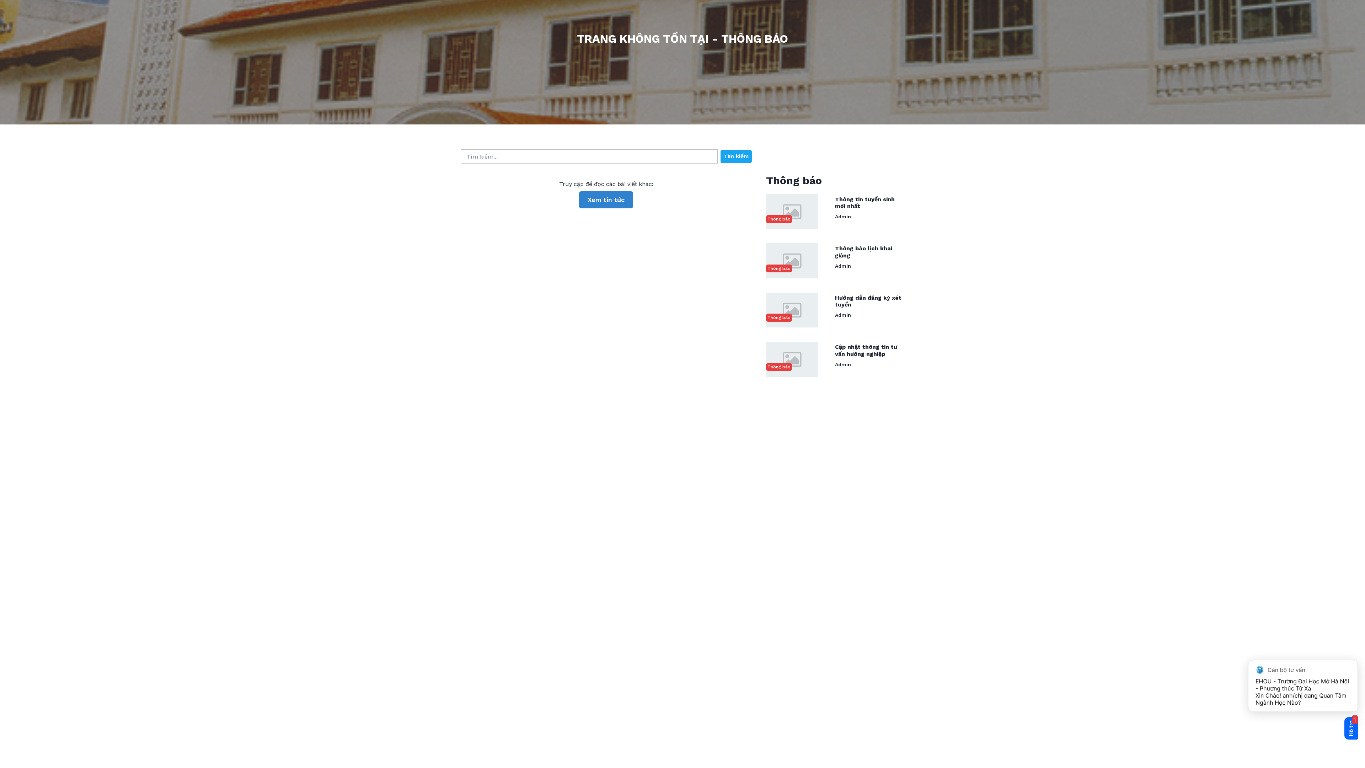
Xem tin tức (606, 199)
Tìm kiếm (736, 156)
